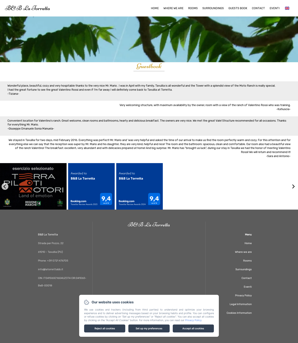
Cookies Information (239, 312)
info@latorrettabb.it (50, 269)
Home (155, 8)
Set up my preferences (149, 328)
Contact (258, 8)
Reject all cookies (105, 328)
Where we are (173, 8)
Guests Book (237, 8)
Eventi (275, 8)
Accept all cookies (193, 328)
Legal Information (241, 304)
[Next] (293, 186)
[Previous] (5, 186)
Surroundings (213, 8)
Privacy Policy (243, 295)
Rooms (193, 8)
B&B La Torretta (27, 8)
